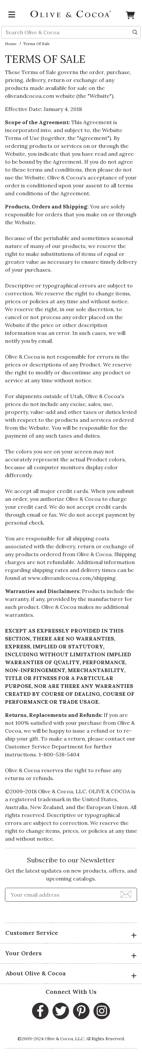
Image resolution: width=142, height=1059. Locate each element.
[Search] (135, 31)
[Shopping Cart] (130, 16)
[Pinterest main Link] (81, 1011)
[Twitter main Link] (61, 1011)
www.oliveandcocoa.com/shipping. (72, 578)
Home (11, 43)
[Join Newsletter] (126, 893)
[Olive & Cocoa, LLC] (71, 13)
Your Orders (23, 953)
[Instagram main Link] (101, 1011)
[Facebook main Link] (40, 1011)
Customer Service (31, 933)
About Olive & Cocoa (35, 973)
